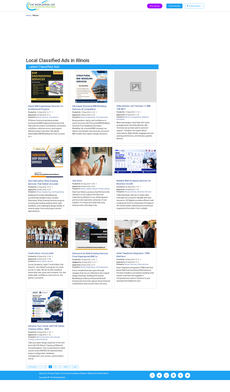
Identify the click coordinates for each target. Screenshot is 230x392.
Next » (66, 367)
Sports (44, 261)
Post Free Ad (174, 6)
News (106, 373)
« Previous (32, 367)
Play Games (155, 6)
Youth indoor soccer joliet (40, 253)
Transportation (135, 117)
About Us (43, 373)
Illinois (38, 117)
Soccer (50, 261)
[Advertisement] (92, 36)
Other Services (142, 264)
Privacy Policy (53, 373)
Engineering (90, 117)
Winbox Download (95, 373)
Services (45, 117)
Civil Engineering (102, 117)
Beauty (107, 189)
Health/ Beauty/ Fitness (95, 189)
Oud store (77, 180)
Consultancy (53, 117)
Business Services (144, 192)
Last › (75, 367)
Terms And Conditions (70, 373)
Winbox (84, 373)
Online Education (41, 339)
